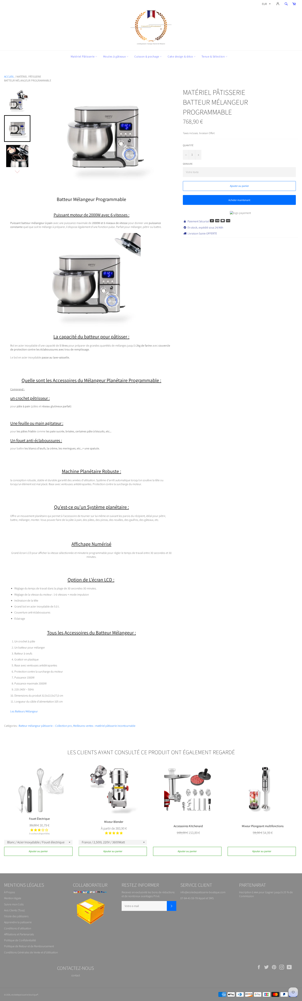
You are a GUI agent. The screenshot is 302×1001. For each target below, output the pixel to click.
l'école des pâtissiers (16, 916)
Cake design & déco (181, 56)
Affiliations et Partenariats (19, 934)
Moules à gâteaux (115, 56)
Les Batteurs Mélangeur (24, 711)
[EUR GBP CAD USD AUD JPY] (266, 4)
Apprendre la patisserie (18, 922)
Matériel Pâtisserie (83, 56)
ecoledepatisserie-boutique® (24, 994)
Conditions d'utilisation (17, 928)
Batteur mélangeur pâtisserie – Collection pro (45, 726)
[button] (39, 830)
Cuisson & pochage (147, 56)
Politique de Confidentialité (20, 940)
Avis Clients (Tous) (14, 910)
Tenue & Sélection (214, 56)
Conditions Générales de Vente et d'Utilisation (31, 952)
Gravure (187, 163)
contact (75, 975)
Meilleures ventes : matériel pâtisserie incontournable (104, 726)
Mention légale (12, 898)
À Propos (9, 892)
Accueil (9, 76)
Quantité (188, 145)
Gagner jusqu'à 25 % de (279, 892)
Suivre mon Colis (14, 904)
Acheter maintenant (239, 200)
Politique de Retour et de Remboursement (29, 946)
